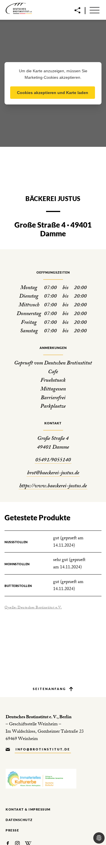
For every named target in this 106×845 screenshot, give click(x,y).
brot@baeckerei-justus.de (53, 473)
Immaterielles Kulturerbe (41, 779)
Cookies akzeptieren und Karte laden (52, 92)
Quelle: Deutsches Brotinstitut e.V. (33, 607)
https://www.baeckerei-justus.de (53, 486)
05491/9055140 (53, 460)
